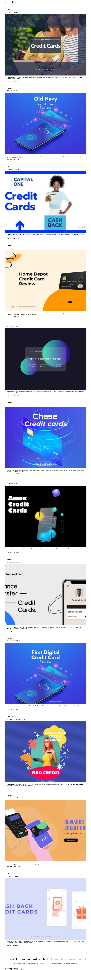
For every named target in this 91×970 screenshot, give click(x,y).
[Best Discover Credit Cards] (45, 359)
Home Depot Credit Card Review (14, 247)
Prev (8, 953)
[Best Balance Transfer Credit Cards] (45, 594)
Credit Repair (15, 716)
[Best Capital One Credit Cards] (45, 202)
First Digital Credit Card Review (13, 640)
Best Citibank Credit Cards (12, 12)
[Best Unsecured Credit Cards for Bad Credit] (45, 751)
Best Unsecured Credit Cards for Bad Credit (16, 719)
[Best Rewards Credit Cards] (45, 830)
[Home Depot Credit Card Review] (45, 280)
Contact (21, 969)
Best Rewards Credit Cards (12, 797)
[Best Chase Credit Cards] (45, 437)
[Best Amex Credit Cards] (45, 516)
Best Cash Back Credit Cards (13, 876)
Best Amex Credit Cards (12, 483)
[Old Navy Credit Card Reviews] (45, 123)
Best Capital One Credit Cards (13, 169)
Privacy (6, 969)
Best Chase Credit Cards (12, 405)
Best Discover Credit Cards (12, 326)
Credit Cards (9, 9)
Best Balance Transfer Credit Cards (14, 562)
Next (83, 953)
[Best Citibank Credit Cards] (45, 44)
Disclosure (16, 969)
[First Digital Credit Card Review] (45, 673)
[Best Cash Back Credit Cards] (45, 909)
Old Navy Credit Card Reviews (13, 90)
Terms (10, 969)
